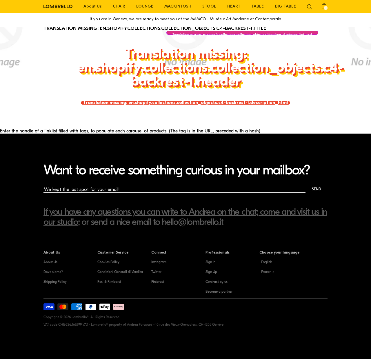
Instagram (159, 262)
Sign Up (211, 272)
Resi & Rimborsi (109, 282)
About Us (50, 262)
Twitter (156, 272)
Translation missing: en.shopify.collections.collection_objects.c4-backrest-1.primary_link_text (242, 33)
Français (267, 272)
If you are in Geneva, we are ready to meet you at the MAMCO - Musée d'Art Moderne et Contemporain (185, 19)
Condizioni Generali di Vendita (120, 272)
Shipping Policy (55, 282)
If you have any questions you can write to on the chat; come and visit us (182, 211)
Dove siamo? (53, 272)
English (266, 262)
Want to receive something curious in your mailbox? (176, 170)
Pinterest (157, 282)
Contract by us (216, 282)
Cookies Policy (108, 262)
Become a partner (218, 291)
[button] (309, 6)
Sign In (210, 262)
